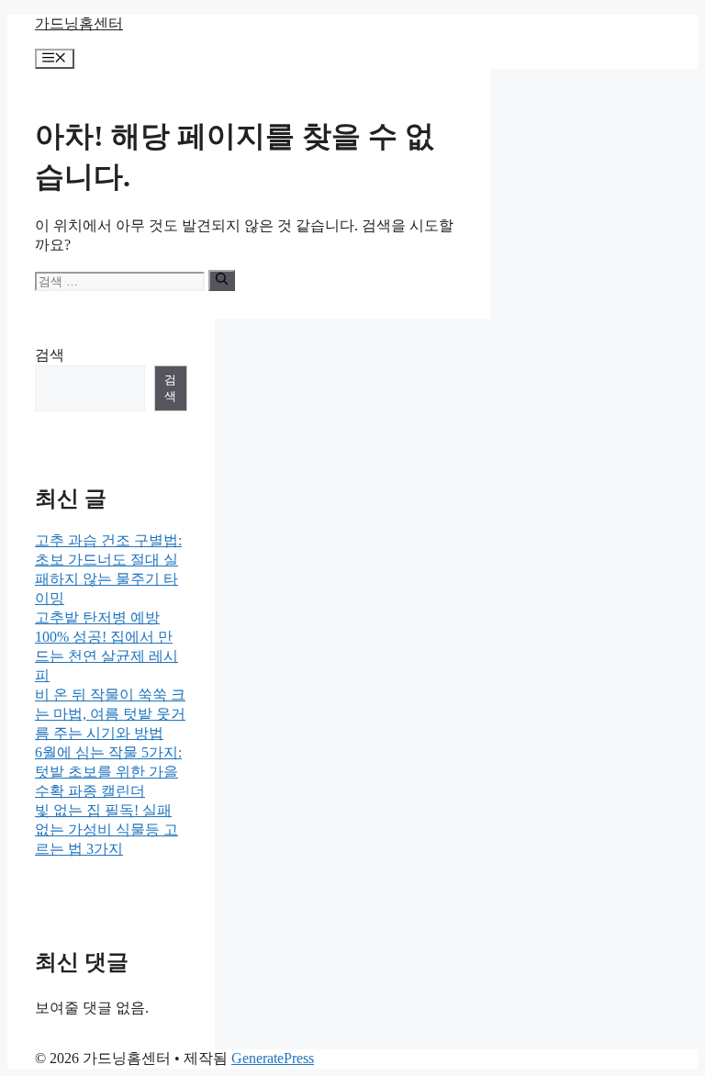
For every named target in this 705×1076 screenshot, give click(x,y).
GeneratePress (272, 1058)
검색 (49, 355)
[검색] (221, 280)
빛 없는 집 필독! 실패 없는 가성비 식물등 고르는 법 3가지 (106, 829)
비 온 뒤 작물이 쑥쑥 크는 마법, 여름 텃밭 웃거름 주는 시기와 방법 (110, 714)
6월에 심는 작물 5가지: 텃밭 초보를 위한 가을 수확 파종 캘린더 (108, 772)
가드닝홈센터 (79, 23)
